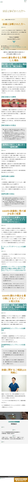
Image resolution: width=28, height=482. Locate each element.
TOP (3, 19)
